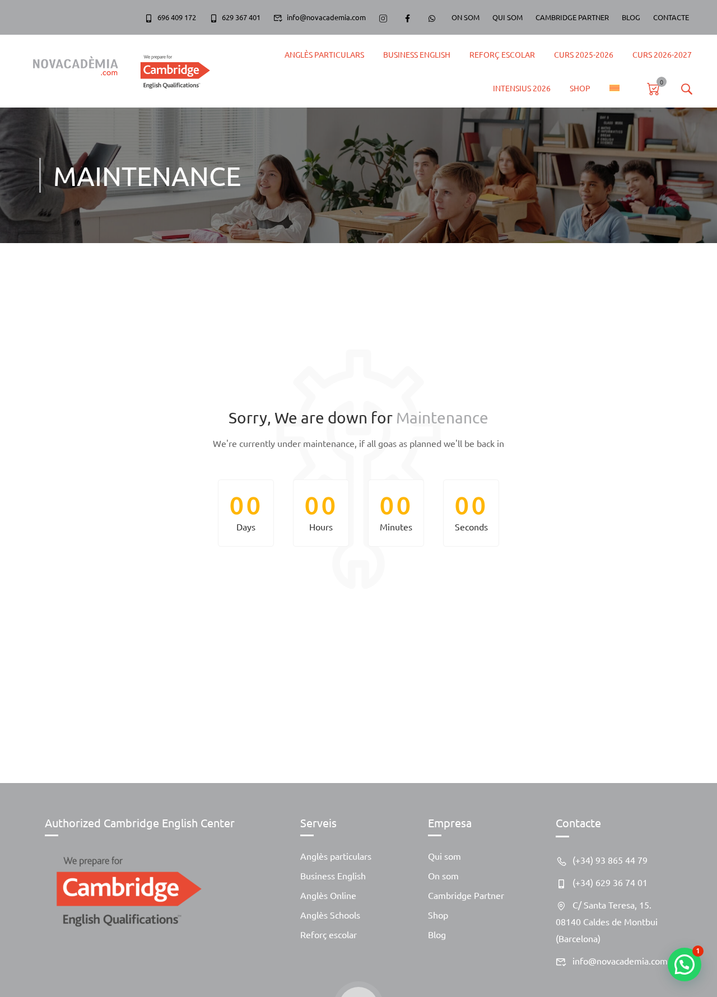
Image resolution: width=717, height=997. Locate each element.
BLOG (631, 17)
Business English (416, 54)
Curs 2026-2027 (662, 54)
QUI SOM (507, 17)
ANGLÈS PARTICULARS (324, 54)
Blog (437, 934)
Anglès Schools (330, 914)
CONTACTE (671, 17)
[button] (684, 964)
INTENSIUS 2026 (522, 88)
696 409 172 (176, 17)
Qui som (444, 855)
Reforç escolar (328, 934)
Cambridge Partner (466, 895)
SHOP (580, 88)
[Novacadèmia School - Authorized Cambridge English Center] (116, 71)
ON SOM (465, 17)
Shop (438, 914)
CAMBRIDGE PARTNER (572, 17)
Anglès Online (328, 895)
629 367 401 (241, 17)
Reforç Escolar (502, 54)
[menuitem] (614, 88)
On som (443, 875)
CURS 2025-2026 (583, 54)
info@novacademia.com (326, 17)
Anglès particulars (335, 855)
